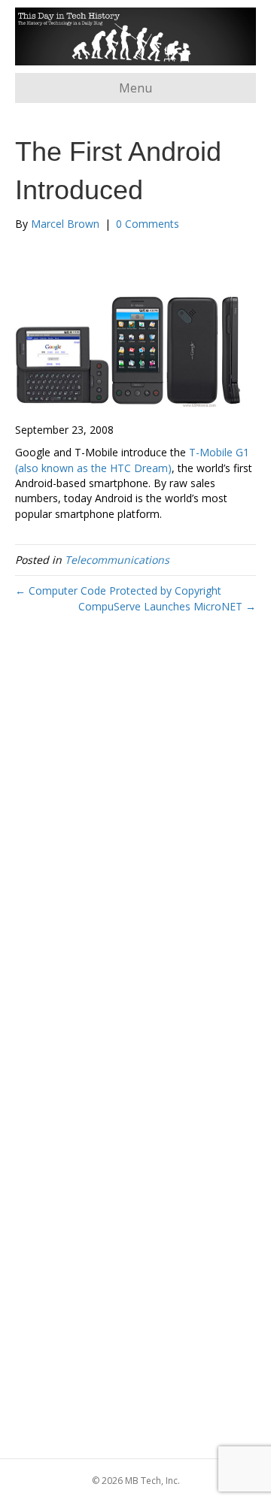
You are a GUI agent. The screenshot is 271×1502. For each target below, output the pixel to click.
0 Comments (147, 224)
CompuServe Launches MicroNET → (167, 606)
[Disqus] (135, 847)
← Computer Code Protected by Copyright (118, 590)
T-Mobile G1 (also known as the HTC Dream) (132, 459)
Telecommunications (117, 560)
